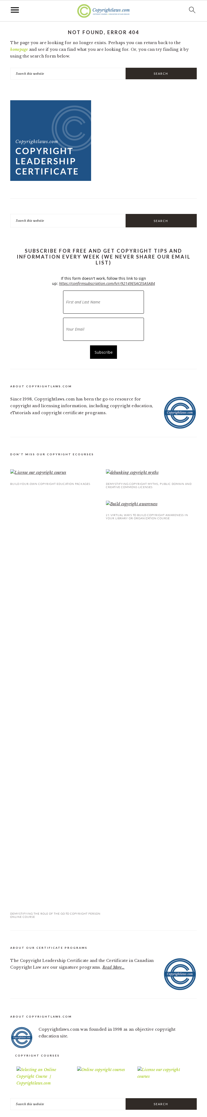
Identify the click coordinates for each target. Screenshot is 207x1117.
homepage (19, 49)
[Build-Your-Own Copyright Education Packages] (55, 472)
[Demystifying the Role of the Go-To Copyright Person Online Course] (55, 703)
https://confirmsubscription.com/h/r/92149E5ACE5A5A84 (107, 283)
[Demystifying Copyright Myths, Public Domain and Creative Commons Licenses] (151, 472)
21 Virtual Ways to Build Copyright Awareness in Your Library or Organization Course (147, 516)
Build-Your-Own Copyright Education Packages (50, 483)
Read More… (113, 967)
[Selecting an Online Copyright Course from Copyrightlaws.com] (43, 1076)
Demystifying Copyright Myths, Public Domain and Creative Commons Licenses (149, 485)
